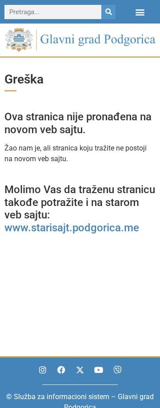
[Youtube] (99, 370)
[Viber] (117, 370)
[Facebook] (61, 370)
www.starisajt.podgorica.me (71, 228)
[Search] (108, 12)
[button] (140, 11)
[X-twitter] (80, 370)
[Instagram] (43, 370)
